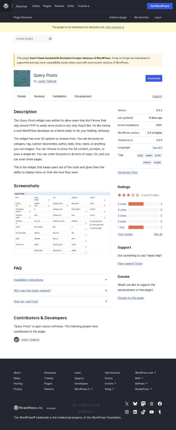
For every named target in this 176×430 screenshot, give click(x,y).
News (17, 378)
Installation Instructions (28, 279)
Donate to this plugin (131, 298)
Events (109, 378)
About (17, 372)
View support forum (130, 263)
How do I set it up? (26, 301)
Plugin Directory (23, 17)
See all (158, 234)
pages (149, 155)
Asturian (51, 408)
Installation (60, 96)
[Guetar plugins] (50, 38)
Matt (139, 378)
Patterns (49, 389)
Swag (109, 389)
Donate (110, 383)
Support (157, 96)
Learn (78, 372)
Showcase (50, 372)
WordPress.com (145, 372)
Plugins (48, 383)
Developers (81, 383)
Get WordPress (159, 5)
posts (158, 155)
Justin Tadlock (47, 81)
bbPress (141, 383)
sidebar (147, 162)
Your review (125, 234)
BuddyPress (143, 389)
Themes (48, 378)
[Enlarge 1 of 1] (105, 196)
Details (21, 96)
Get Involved (112, 372)
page (140, 155)
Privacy (18, 389)
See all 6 (157, 147)
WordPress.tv (84, 389)
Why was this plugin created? (32, 290)
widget (157, 162)
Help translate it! (114, 27)
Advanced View (128, 172)
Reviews (39, 96)
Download (154, 78)
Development (83, 96)
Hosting (18, 383)
